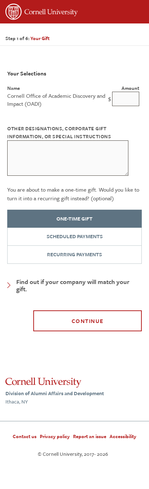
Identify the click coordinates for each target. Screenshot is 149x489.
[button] (74, 285)
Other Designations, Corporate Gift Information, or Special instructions (59, 132)
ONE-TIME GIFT (74, 218)
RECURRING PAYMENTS (74, 254)
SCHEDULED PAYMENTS (75, 236)
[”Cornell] (74, 13)
